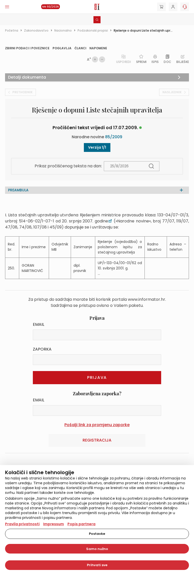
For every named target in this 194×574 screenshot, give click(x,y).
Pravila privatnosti (22, 523)
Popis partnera (81, 523)
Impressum (53, 523)
